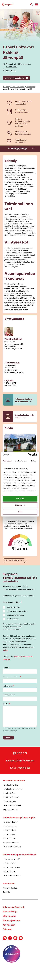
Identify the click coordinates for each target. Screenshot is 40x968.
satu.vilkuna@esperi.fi (13, 349)
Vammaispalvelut (17, 87)
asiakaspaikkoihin (13, 607)
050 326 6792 (10, 368)
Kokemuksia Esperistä (13, 907)
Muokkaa (18, 505)
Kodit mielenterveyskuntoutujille (19, 818)
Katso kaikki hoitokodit (12, 847)
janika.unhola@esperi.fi (13, 372)
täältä (5, 650)
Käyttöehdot (9, 925)
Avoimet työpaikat (10, 888)
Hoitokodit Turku (9, 838)
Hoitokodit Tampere (11, 843)
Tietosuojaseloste (11, 921)
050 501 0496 (10, 386)
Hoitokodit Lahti (9, 863)
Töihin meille (9, 884)
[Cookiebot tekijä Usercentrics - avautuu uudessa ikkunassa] (28, 454)
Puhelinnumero (9, 695)
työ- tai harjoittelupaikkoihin (17, 611)
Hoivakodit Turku (9, 801)
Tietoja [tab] (33, 461)
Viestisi (6, 704)
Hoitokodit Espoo (10, 826)
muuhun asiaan (12, 619)
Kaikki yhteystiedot (20, 768)
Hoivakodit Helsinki (10, 785)
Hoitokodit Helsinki (10, 822)
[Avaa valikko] (36, 4)
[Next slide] (34, 444)
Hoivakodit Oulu (9, 793)
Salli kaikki (20, 498)
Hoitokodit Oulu (9, 834)
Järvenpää (30, 87)
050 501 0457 (10, 383)
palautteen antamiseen (15, 615)
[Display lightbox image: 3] (20, 444)
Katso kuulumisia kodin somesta (24, 416)
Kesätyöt (6, 892)
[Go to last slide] (6, 444)
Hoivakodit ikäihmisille (14, 781)
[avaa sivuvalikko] (33, 148)
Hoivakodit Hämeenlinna (12, 789)
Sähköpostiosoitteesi (12, 677)
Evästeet (7, 929)
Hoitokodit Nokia (9, 830)
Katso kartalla (11, 67)
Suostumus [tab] (7, 461)
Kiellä (20, 512)
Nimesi (6, 668)
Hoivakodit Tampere (11, 797)
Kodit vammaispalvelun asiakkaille (19, 855)
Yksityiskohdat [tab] (20, 461)
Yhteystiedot (11, 71)
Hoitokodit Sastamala (11, 867)
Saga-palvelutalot (10, 810)
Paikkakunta (8, 686)
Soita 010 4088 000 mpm (20, 761)
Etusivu (6, 87)
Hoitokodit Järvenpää (11, 859)
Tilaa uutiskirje (10, 912)
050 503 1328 (10, 346)
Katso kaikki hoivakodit (12, 806)
